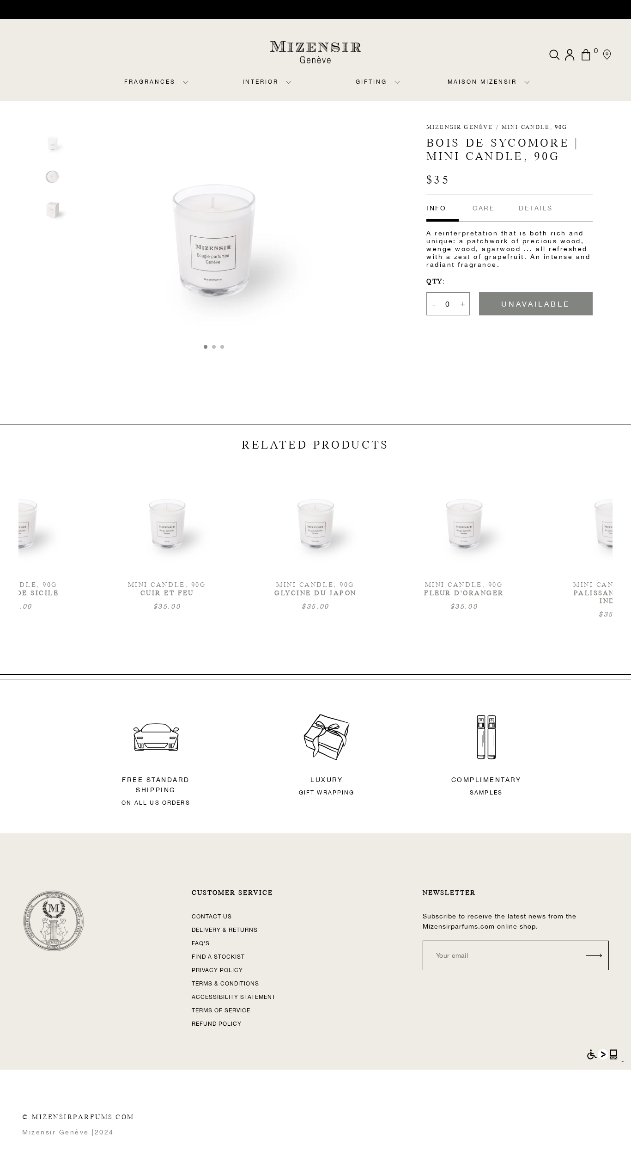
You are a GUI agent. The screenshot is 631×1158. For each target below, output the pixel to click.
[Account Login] (570, 55)
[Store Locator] (607, 54)
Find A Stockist (218, 957)
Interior (261, 82)
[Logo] (315, 52)
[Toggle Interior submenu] (288, 90)
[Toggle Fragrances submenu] (185, 90)
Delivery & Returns (225, 930)
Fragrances (150, 82)
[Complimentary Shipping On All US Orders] (315, 9)
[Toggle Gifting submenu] (397, 90)
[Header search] (554, 55)
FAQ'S (201, 943)
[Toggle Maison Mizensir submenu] (527, 90)
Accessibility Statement (234, 997)
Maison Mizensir (482, 82)
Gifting (371, 82)
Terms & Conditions (225, 983)
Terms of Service (221, 1010)
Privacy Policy (217, 970)
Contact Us (212, 916)
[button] (205, 347)
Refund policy (217, 1024)
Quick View (315, 542)
